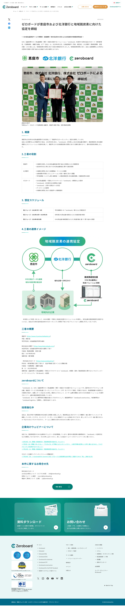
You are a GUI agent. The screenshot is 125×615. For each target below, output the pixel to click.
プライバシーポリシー (54, 602)
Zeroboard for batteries (45, 559)
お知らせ (21, 11)
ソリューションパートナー (75, 558)
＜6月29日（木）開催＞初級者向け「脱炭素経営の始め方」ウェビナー (43, 442)
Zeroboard (42, 548)
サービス (23, 7)
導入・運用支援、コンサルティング (77, 548)
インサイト (100, 548)
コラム (99, 551)
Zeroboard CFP (43, 562)
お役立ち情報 (67, 7)
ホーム (14, 11)
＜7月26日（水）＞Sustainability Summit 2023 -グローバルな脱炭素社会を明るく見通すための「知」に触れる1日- (57, 456)
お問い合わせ (85, 7)
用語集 (99, 559)
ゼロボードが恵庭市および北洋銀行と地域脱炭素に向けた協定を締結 (42, 11)
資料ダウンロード (101, 562)
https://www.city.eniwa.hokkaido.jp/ (38, 336)
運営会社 (13, 602)
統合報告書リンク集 (102, 557)
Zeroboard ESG (43, 557)
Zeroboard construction (46, 565)
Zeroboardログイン (115, 6)
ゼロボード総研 (72, 551)
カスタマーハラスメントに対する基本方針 (38, 602)
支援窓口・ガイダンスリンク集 (105, 554)
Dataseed (41, 551)
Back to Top (109, 585)
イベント (59, 7)
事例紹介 (53, 7)
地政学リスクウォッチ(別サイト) (47, 571)
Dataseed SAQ (43, 554)
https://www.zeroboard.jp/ (45, 361)
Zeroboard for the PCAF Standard (48, 568)
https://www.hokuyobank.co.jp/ (44, 346)
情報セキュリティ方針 (22, 602)
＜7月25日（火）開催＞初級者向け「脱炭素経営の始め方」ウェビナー (43, 449)
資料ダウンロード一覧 (100, 7)
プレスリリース (26, 19)
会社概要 (97, 566)
